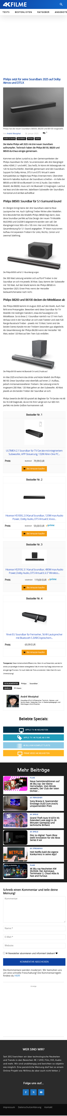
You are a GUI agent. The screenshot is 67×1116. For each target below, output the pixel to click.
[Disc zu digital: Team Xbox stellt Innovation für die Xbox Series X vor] (15, 837)
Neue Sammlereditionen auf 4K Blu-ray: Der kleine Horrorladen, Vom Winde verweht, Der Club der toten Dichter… (45, 786)
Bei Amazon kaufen (36, 469)
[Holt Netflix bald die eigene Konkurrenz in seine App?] (15, 854)
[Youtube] (41, 1092)
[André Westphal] (13, 701)
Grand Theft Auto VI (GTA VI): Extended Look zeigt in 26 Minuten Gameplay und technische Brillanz (45, 821)
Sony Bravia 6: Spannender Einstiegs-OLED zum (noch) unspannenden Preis (44, 803)
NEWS (38, 138)
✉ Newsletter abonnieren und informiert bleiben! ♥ (31, 953)
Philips (30, 138)
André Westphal (14, 134)
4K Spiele (34, 814)
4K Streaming (36, 848)
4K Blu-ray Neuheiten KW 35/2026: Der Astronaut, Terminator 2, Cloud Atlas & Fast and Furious (44, 872)
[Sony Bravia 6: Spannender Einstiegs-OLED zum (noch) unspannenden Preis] (15, 803)
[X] (33, 1092)
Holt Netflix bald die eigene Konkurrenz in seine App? (44, 853)
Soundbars (21, 138)
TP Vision (17, 688)
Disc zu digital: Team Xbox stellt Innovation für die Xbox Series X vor (45, 837)
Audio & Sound (9, 138)
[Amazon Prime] (50, 526)
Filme (32, 778)
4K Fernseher (36, 797)
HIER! (17, 976)
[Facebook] (26, 1092)
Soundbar (34, 683)
